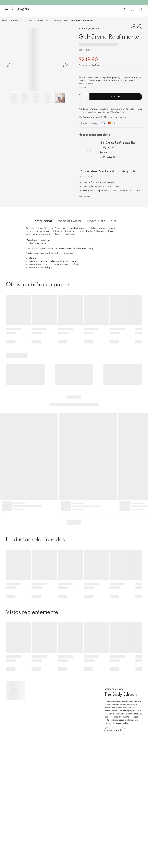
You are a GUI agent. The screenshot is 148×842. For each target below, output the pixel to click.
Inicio (4, 20)
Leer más (82, 87)
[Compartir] (133, 26)
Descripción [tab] (43, 221)
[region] (37, 59)
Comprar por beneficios (38, 20)
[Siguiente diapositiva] (65, 65)
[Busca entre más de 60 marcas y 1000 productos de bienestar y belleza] (125, 9)
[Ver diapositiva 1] (15, 98)
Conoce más (84, 195)
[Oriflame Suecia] (20, 9)
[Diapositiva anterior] (9, 65)
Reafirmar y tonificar (59, 20)
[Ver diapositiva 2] (26, 98)
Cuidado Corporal (17, 20)
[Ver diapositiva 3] (38, 98)
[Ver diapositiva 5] (60, 98)
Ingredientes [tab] (96, 221)
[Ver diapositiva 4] (49, 98)
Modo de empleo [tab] (69, 221)
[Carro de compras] (141, 10)
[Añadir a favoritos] (139, 26)
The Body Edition (90, 29)
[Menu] (6, 9)
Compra (115, 96)
